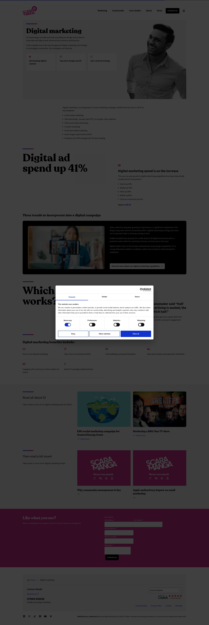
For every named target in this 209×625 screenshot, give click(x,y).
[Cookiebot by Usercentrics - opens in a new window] (141, 289)
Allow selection (104, 334)
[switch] (92, 324)
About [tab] (137, 297)
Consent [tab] (72, 297)
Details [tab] (104, 297)
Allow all (136, 334)
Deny (73, 334)
